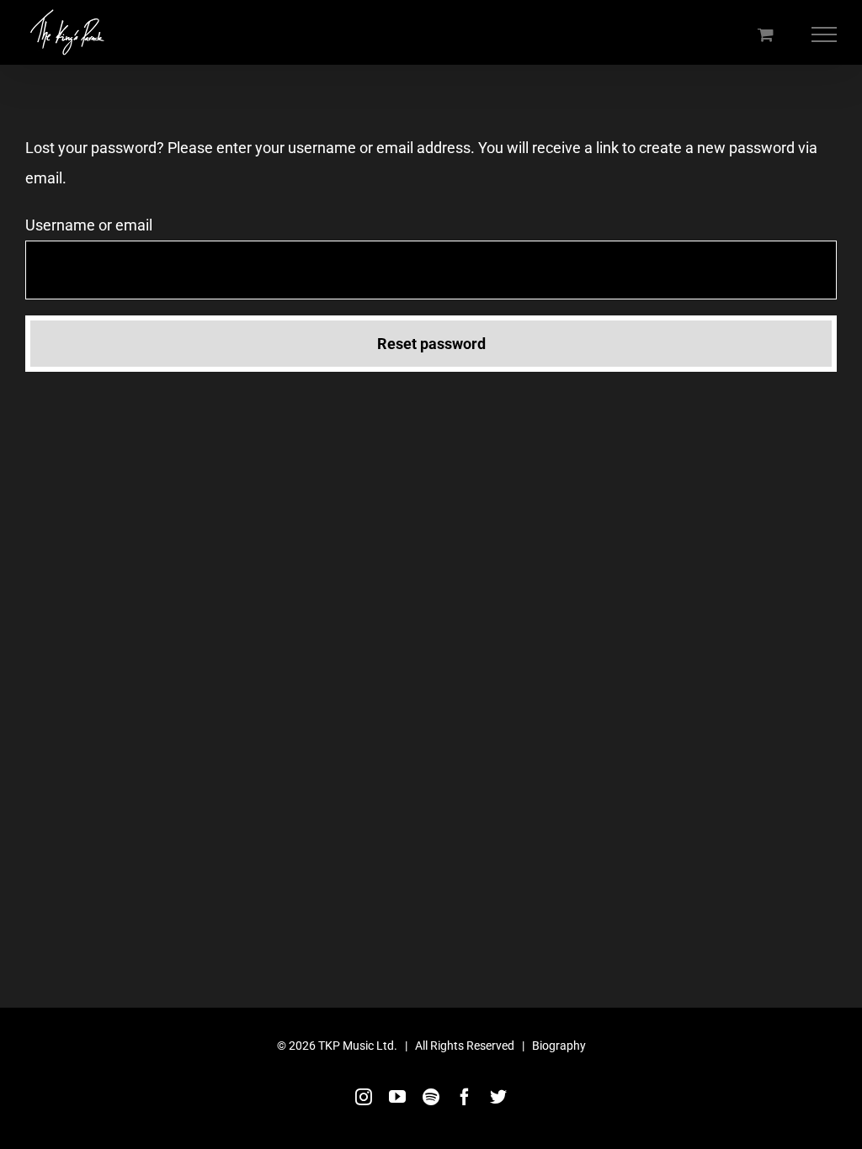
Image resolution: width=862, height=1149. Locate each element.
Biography (559, 1045)
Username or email (88, 225)
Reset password (431, 343)
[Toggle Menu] (824, 34)
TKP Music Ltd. (357, 1045)
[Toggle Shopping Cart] (766, 34)
